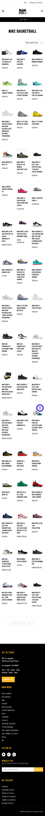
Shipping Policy (8, 790)
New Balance (7, 707)
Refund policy (7, 803)
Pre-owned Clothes (10, 733)
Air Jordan (6, 697)
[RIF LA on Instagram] (14, 755)
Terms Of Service (9, 796)
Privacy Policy (8, 793)
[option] (22, 19)
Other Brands (7, 727)
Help (25, 2)
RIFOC (4, 737)
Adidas (4, 703)
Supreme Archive (8, 723)
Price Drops (7, 693)
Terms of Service (9, 800)
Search (5, 786)
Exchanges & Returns (36, 2)
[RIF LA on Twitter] (3, 755)
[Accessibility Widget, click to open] (40, 408)
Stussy (5, 720)
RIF (3, 740)
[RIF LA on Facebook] (9, 755)
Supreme (5, 717)
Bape (4, 713)
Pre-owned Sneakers (10, 730)
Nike (3, 700)
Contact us (8, 679)
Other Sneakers (8, 710)
